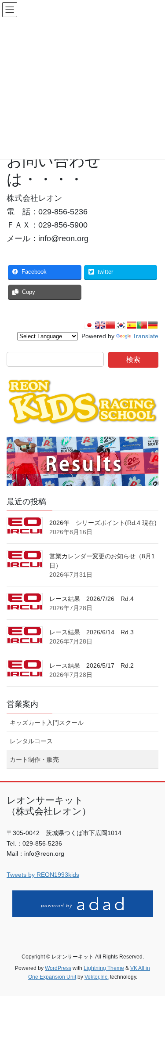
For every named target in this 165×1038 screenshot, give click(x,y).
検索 (133, 359)
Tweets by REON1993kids (43, 874)
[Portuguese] (142, 325)
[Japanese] (89, 325)
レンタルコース (31, 741)
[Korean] (121, 325)
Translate (145, 336)
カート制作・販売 (34, 759)
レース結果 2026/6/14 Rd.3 (91, 632)
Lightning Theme (104, 968)
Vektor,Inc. (96, 977)
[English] (100, 325)
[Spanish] (131, 325)
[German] (153, 325)
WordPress (58, 968)
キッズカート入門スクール (47, 722)
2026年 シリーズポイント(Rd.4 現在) (103, 522)
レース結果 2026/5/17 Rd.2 (91, 665)
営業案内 (22, 704)
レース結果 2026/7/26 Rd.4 (91, 598)
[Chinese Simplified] (110, 325)
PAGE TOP (152, 999)
